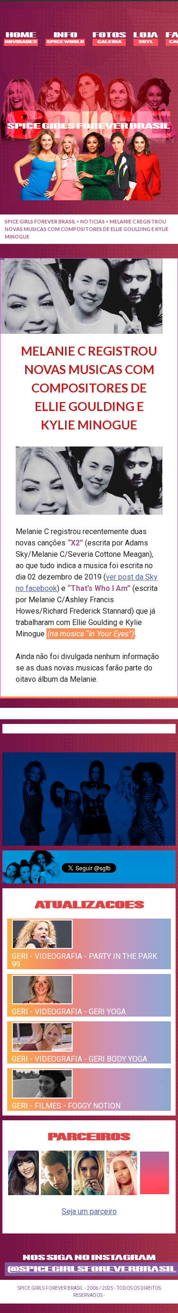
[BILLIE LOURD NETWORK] (89, 1192)
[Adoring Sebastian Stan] (56, 1192)
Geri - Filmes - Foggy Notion (66, 1105)
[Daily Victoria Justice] (23, 1192)
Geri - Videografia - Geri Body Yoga (79, 1058)
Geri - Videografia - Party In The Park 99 (84, 960)
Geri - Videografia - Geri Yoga (69, 1011)
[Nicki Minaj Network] (121, 1192)
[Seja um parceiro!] (154, 1192)
